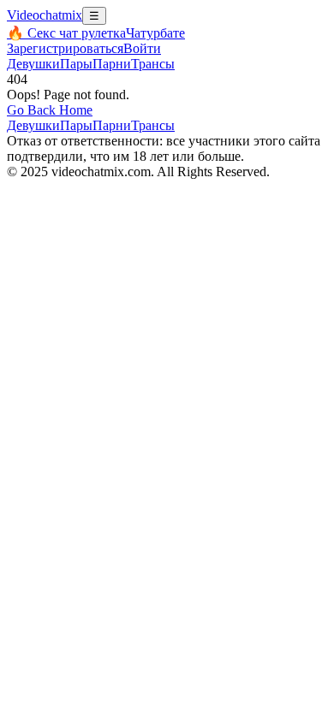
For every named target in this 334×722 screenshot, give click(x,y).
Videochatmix (44, 15)
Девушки (33, 63)
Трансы (153, 63)
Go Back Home (49, 110)
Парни (111, 63)
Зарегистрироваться (65, 48)
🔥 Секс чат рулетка (66, 33)
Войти (142, 48)
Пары (76, 63)
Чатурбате (155, 33)
